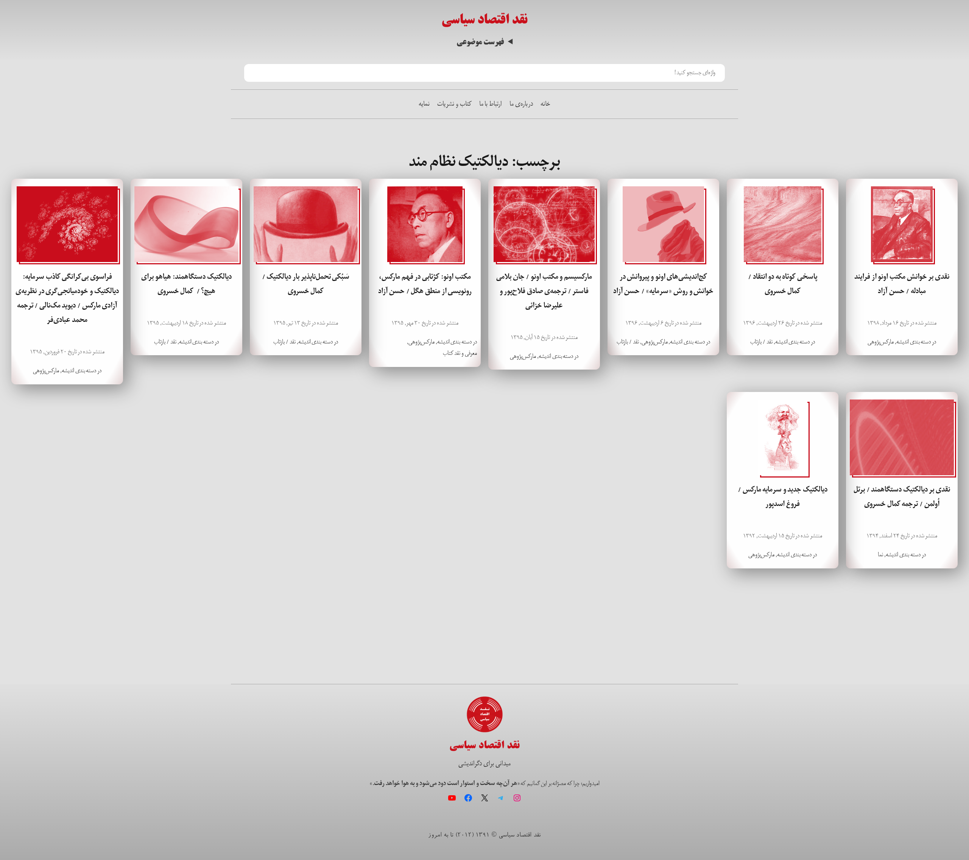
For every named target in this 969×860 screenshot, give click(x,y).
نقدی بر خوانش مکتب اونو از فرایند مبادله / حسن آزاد (901, 284)
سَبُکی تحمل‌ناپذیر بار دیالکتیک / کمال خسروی (305, 284)
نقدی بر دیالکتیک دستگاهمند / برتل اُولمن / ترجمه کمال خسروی (902, 497)
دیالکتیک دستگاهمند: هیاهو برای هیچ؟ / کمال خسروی (186, 284)
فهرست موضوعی (480, 42)
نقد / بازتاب (761, 342)
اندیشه (902, 342)
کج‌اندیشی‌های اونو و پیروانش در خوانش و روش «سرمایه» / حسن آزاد (663, 284)
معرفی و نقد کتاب (460, 353)
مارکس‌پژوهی (881, 342)
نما (880, 554)
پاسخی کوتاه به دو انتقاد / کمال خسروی (782, 284)
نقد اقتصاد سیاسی (484, 19)
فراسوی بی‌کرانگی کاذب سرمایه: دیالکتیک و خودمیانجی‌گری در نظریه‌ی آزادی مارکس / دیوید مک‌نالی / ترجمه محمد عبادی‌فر (67, 298)
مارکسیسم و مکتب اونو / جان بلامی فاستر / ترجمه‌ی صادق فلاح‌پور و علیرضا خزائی (544, 291)
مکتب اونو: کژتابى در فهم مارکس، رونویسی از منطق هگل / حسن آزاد (425, 284)
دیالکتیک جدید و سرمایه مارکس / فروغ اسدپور (782, 497)
